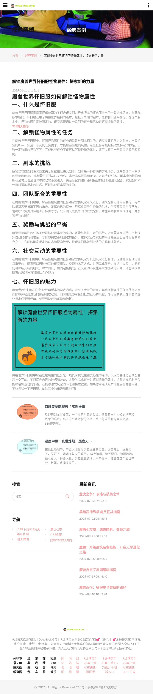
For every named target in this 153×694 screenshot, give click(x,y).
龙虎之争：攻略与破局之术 (99, 494)
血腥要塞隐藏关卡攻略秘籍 (65, 406)
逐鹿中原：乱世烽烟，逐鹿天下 (68, 441)
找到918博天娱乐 (61, 540)
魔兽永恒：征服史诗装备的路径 (102, 587)
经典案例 (31, 55)
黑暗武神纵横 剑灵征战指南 (99, 512)
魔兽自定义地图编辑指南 (97, 570)
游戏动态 (56, 529)
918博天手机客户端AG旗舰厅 (96, 687)
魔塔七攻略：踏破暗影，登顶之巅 (104, 529)
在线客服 (56, 534)
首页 (15, 55)
